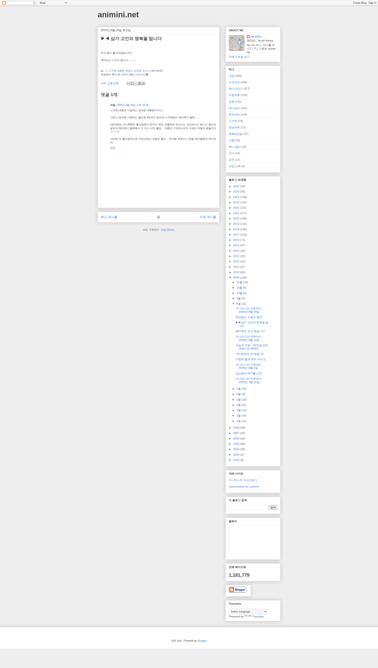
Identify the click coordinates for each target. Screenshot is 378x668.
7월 (239, 388)
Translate (258, 616)
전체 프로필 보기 (239, 56)
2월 (239, 415)
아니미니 (256, 36)
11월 (239, 287)
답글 (112, 147)
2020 (236, 218)
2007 (236, 433)
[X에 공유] (136, 83)
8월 (239, 303)
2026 (236, 186)
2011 (236, 266)
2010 (236, 272)
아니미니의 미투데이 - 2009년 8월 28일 (249, 310)
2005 (236, 443)
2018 (236, 229)
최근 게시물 (109, 217)
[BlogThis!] (132, 83)
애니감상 (234, 108)
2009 (236, 277)
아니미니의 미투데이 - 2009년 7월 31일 (249, 380)
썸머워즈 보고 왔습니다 (250, 331)
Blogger (202, 640)
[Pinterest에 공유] (143, 83)
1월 (239, 421)
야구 (231, 153)
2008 (236, 427)
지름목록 (234, 95)
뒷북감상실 (236, 133)
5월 (239, 399)
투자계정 (234, 114)
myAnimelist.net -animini (244, 486)
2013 (236, 256)
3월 (239, 410)
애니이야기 (236, 88)
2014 (236, 250)
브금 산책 (235, 166)
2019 (236, 223)
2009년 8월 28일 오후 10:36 (132, 105)
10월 (239, 293)
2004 (236, 449)
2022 (236, 207)
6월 (239, 394)
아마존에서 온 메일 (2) (250, 353)
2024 (236, 197)
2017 (236, 234)
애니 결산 (235, 146)
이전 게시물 (208, 217)
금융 (231, 101)
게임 (231, 75)
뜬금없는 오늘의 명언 (249, 317)
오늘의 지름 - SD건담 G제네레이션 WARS (252, 347)
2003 (236, 454)
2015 (236, 245)
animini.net (118, 14)
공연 (231, 159)
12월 (239, 282)
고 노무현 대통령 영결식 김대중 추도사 (127, 70)
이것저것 (234, 82)
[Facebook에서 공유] (140, 83)
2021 (236, 213)
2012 (236, 261)
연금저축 (234, 127)
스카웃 (233, 120)
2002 (236, 460)
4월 (239, 404)
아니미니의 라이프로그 (243, 480)
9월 (239, 298)
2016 (236, 239)
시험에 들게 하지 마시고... (252, 359)
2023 (236, 202)
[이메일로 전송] (129, 83)
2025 (236, 191)
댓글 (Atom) (167, 229)
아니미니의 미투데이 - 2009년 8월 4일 (249, 366)
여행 (231, 140)
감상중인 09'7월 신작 (249, 373)
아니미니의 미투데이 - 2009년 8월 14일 (249, 338)
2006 (236, 438)
